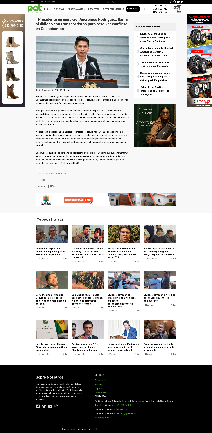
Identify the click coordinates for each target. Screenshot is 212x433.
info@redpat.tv (102, 417)
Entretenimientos (113, 9)
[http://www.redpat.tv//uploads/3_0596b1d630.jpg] (88, 280)
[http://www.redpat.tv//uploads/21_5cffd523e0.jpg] (160, 329)
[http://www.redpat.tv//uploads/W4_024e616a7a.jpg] (124, 234)
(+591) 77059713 (124, 409)
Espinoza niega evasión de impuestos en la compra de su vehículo (159, 347)
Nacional (149, 305)
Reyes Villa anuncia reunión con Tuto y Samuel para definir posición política (155, 77)
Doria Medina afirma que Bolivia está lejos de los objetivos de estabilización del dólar (51, 299)
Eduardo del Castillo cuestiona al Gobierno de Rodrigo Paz (155, 91)
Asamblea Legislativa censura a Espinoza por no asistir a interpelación (50, 251)
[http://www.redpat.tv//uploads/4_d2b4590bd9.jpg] (160, 280)
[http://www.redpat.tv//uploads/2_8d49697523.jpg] (124, 280)
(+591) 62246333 (122, 405)
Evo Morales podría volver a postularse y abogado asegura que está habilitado (159, 251)
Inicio (47, 9)
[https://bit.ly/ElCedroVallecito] (106, 199)
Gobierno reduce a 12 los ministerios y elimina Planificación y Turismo (86, 347)
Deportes (93, 9)
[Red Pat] (35, 9)
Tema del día (101, 380)
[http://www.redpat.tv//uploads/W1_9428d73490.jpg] (88, 329)
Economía (42, 308)
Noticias (59, 9)
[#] (12, 60)
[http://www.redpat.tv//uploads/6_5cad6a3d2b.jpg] (52, 280)
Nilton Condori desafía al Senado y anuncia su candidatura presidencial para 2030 (122, 253)
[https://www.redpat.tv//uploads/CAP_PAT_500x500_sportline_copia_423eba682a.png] (155, 125)
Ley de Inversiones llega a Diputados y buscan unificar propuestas (51, 347)
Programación (76, 9)
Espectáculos (101, 392)
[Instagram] (171, 2)
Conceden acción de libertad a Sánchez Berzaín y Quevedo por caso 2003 (156, 52)
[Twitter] (182, 2)
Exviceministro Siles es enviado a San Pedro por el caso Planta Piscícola (155, 38)
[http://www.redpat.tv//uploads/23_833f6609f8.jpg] (124, 329)
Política (41, 180)
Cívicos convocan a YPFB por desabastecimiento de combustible (160, 298)
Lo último (32, 2)
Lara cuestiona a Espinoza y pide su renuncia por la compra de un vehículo (123, 347)
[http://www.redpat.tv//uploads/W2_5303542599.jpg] (52, 329)
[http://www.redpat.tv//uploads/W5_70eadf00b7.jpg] (88, 234)
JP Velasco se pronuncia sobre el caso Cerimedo (155, 64)
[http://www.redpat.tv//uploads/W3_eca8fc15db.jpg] (160, 234)
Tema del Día (43, 258)
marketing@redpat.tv (126, 413)
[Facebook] (174, 2)
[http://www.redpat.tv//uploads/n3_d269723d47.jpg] (52, 234)
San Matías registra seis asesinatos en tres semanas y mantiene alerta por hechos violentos (88, 299)
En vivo (131, 9)
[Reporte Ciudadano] (177, 9)
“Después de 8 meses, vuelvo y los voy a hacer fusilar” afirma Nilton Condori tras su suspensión (88, 253)
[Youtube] (178, 2)
